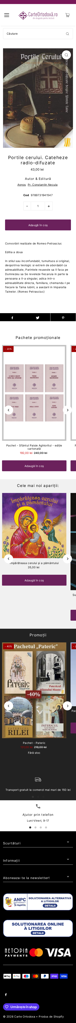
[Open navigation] (7, 15)
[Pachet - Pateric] (34, 690)
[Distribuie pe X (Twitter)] (37, 317)
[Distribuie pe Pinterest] (63, 317)
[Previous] (8, 410)
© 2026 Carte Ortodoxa (19, 1016)
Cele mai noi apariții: (38, 485)
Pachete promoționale (38, 337)
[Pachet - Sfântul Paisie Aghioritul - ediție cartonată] (34, 393)
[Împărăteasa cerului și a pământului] (34, 525)
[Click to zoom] (66, 54)
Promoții (38, 635)
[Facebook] (6, 995)
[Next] (67, 410)
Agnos (21, 184)
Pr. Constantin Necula (43, 184)
